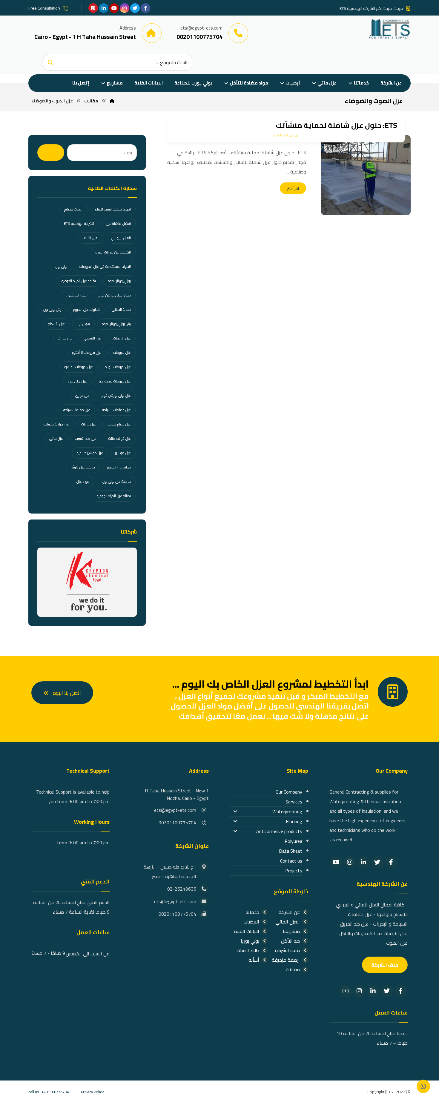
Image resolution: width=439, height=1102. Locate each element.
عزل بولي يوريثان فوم (116, 395)
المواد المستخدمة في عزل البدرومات (105, 266)
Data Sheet (290, 850)
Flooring (294, 821)
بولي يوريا (61, 266)
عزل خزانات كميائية (56, 424)
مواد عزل (83, 481)
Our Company (289, 791)
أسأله (253, 959)
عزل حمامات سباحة (76, 409)
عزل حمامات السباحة (116, 409)
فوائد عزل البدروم (119, 467)
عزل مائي (56, 438)
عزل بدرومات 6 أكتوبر (86, 352)
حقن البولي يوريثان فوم (115, 295)
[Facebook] (391, 862)
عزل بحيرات (65, 338)
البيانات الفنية (246, 931)
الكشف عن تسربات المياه (113, 252)
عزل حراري (82, 395)
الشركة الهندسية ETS (79, 223)
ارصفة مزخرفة (286, 959)
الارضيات (251, 921)
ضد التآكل (290, 940)
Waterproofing (287, 811)
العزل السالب (90, 237)
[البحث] (50, 62)
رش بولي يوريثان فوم (116, 323)
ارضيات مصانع (73, 209)
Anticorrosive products (279, 831)
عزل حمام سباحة (119, 424)
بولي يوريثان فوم (119, 280)
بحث (51, 152)
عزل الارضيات (122, 338)
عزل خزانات (88, 424)
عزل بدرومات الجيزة (118, 366)
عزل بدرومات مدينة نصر (115, 381)
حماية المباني (121, 309)
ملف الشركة (287, 950)
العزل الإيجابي (121, 237)
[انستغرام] (124, 8)
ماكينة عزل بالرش (83, 467)
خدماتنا (252, 912)
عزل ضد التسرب (85, 438)
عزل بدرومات (122, 352)
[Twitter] (377, 862)
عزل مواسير (123, 452)
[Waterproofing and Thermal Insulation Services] (390, 29)
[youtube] (114, 8)
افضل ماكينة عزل (118, 223)
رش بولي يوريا (51, 309)
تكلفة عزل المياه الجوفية (79, 280)
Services (293, 801)
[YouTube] (336, 862)
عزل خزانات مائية (119, 438)
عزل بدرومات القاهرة (78, 366)
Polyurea (293, 841)
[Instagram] (350, 862)
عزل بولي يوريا (77, 381)
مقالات (293, 969)
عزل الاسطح (93, 338)
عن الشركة (289, 912)
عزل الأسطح (56, 323)
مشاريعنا (291, 931)
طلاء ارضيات (248, 950)
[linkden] (103, 8)
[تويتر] (135, 8)
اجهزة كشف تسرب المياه (113, 209)
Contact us (291, 860)
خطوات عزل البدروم (86, 309)
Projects (293, 870)
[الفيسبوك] (145, 8)
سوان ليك (83, 323)
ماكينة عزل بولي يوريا (116, 481)
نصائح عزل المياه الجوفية (114, 495)
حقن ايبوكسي (77, 295)
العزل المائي (287, 921)
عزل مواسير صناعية (90, 452)
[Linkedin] (363, 862)
